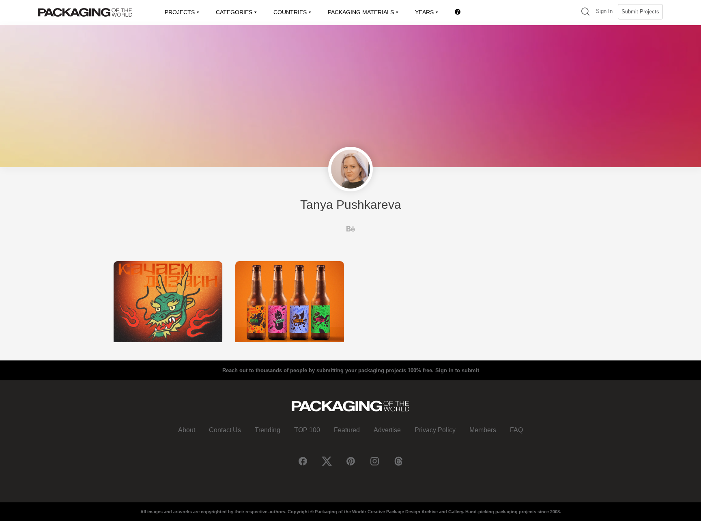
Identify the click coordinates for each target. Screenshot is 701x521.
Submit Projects (640, 12)
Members (482, 430)
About (186, 430)
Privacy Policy (435, 430)
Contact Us (225, 430)
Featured (347, 430)
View (168, 301)
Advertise (387, 430)
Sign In (604, 11)
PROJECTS (180, 12)
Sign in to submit (457, 370)
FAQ (516, 430)
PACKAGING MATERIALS (361, 12)
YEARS (424, 12)
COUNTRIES (290, 12)
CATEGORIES (234, 12)
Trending (267, 430)
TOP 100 (307, 430)
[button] (585, 12)
